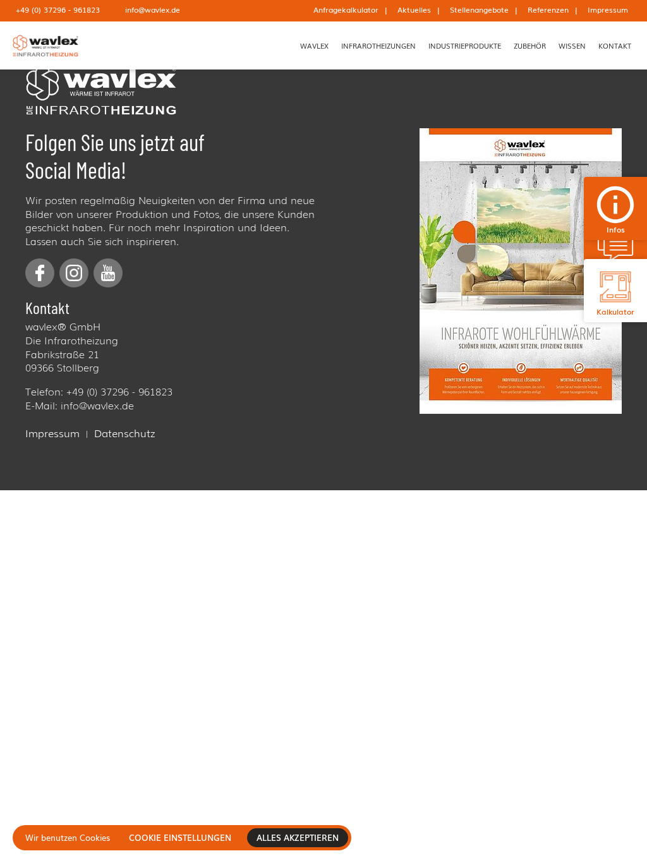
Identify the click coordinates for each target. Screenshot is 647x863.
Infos (616, 229)
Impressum (608, 9)
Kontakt (614, 45)
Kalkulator (615, 311)
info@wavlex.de (152, 9)
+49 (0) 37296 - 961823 (58, 9)
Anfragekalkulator (345, 9)
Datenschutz (124, 434)
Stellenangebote (479, 9)
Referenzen (548, 9)
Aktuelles (414, 9)
